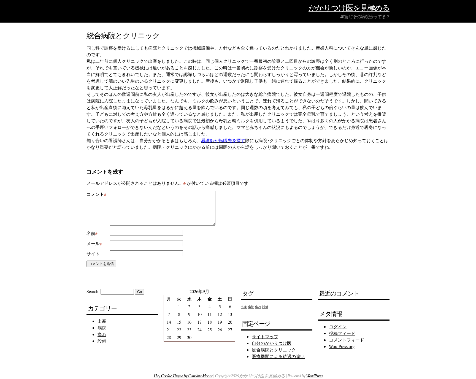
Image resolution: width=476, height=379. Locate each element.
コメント (96, 194)
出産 (102, 321)
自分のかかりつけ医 (271, 343)
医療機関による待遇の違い (278, 356)
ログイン (338, 326)
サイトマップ (265, 336)
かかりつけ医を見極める (349, 7)
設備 (102, 341)
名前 (92, 233)
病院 (102, 328)
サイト (93, 253)
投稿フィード (342, 333)
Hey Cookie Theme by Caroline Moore (183, 375)
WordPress (314, 375)
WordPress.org (342, 346)
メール (94, 243)
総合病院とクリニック (274, 350)
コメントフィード (346, 340)
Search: (92, 291)
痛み (102, 334)
